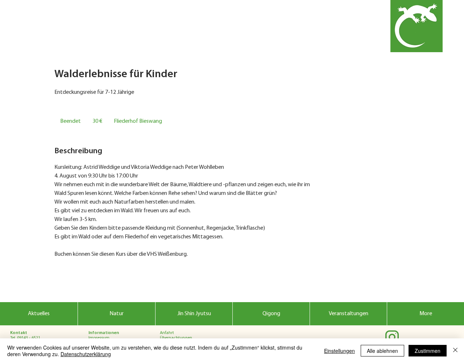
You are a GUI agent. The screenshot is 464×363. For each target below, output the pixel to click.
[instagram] (392, 337)
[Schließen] (455, 350)
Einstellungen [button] (339, 350)
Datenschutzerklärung (86, 354)
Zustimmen (427, 350)
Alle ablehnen (382, 350)
